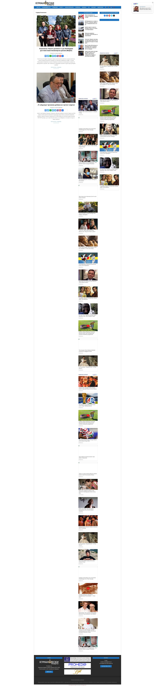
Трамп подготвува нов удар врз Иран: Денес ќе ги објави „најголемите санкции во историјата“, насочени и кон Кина (91, 54)
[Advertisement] (109, 29)
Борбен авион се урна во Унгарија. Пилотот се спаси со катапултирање (91, 28)
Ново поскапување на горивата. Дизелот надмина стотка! (91, 16)
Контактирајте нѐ (106, 666)
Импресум (49, 671)
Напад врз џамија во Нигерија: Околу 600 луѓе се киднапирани (91, 34)
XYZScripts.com (83, 685)
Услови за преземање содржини (77, 679)
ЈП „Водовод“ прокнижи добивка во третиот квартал (56, 105)
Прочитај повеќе (56, 67)
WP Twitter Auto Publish (72, 685)
